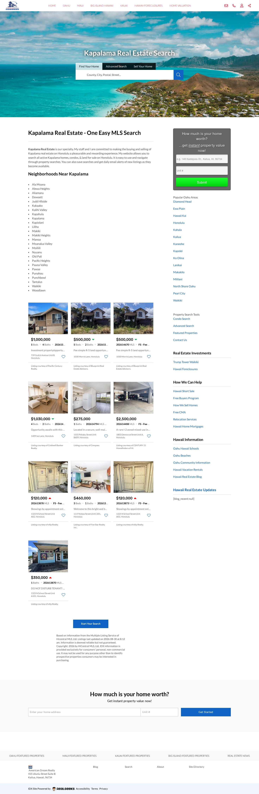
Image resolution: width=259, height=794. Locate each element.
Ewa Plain (179, 208)
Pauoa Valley (40, 264)
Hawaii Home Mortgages (188, 426)
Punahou (37, 273)
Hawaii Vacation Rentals (188, 469)
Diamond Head (182, 201)
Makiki (36, 231)
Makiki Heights (41, 235)
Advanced (116, 66)
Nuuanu (37, 252)
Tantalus (37, 281)
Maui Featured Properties (79, 755)
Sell (143, 66)
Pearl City (179, 293)
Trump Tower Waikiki (186, 362)
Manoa (36, 239)
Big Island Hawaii (102, 5)
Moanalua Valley (42, 243)
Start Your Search (90, 623)
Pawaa (36, 269)
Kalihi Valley (39, 209)
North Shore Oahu (184, 286)
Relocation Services (185, 419)
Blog (95, 766)
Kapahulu (38, 214)
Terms (94, 788)
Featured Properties (185, 332)
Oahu (66, 5)
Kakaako (37, 205)
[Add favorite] (63, 356)
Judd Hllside (39, 201)
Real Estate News (239, 755)
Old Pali (37, 256)
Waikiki (36, 286)
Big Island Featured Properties (188, 755)
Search (128, 766)
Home (52, 5)
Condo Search (181, 318)
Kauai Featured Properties (132, 755)
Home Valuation (180, 5)
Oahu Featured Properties (26, 755)
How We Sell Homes (185, 405)
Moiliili (36, 248)
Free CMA (179, 412)
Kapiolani (38, 222)
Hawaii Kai (179, 215)
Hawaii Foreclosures (148, 5)
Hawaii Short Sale (183, 391)
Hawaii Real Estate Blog (187, 476)
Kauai (124, 5)
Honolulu (179, 222)
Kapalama (38, 218)
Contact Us (180, 339)
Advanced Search (183, 325)
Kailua (177, 236)
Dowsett (37, 197)
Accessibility (83, 788)
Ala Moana (38, 184)
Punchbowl (39, 277)
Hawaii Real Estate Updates (194, 490)
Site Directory (196, 766)
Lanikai (177, 265)
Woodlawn (38, 290)
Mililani (177, 279)
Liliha (35, 226)
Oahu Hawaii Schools (186, 448)
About (160, 766)
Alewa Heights (41, 188)
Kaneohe (178, 243)
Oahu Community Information (191, 462)
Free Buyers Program (186, 398)
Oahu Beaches (182, 455)
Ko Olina (178, 258)
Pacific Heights (41, 260)
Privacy (103, 788)
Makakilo (178, 272)
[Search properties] (178, 75)
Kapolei (178, 251)
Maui (80, 5)
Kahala (177, 229)
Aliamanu (38, 192)
